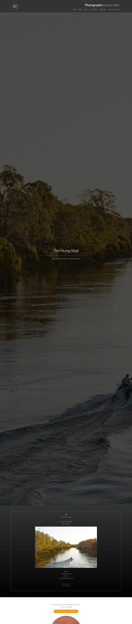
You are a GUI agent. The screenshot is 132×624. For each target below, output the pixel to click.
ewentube (94, 9)
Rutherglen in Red (66, 611)
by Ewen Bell (102, 5)
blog (80, 9)
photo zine (103, 9)
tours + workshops (114, 9)
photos (86, 9)
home (74, 9)
